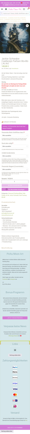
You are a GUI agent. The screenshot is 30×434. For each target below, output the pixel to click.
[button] (2, 9)
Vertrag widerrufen (15, 355)
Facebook (4, 279)
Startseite (3, 17)
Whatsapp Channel (13, 335)
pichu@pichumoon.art (8, 213)
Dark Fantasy (23, 195)
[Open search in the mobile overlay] (15, 13)
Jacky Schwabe (14, 195)
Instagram (12, 279)
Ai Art (7, 195)
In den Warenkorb (15, 185)
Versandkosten (14, 68)
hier (26, 420)
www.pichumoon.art (7, 215)
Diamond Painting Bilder (12, 19)
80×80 (3, 197)
